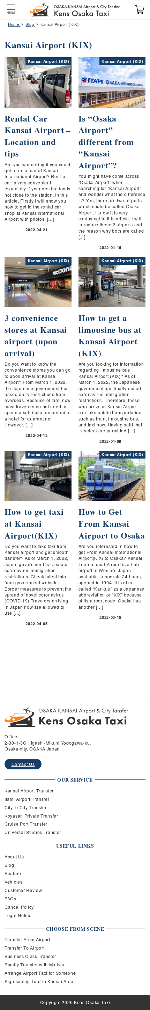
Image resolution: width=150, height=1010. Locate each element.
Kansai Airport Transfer (29, 791)
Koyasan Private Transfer (31, 816)
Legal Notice (18, 915)
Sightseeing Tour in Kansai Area (39, 981)
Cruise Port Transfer (26, 824)
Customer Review (23, 890)
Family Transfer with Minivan (35, 964)
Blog (9, 865)
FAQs (10, 898)
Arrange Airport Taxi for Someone (40, 973)
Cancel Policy (19, 907)
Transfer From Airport (27, 939)
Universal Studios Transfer (33, 832)
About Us (14, 857)
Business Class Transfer (30, 956)
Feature (13, 873)
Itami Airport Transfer (27, 799)
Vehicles (14, 882)
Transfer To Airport (24, 948)
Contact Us (23, 764)
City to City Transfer (26, 807)
